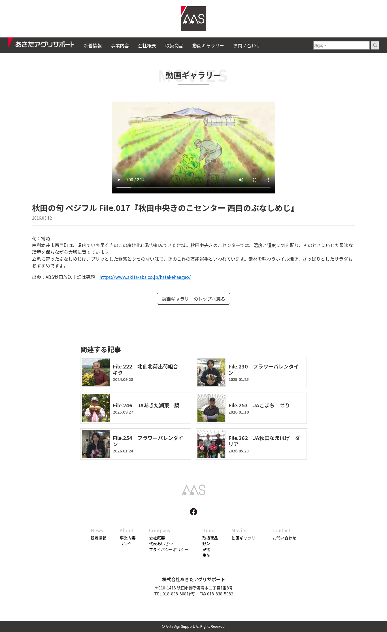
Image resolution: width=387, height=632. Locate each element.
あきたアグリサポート (46, 44)
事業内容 (120, 45)
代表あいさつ (161, 543)
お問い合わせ (246, 45)
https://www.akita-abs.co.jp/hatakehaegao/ (145, 276)
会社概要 (147, 45)
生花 (206, 555)
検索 (375, 45)
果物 (206, 549)
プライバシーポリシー (169, 549)
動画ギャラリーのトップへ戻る (193, 298)
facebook (193, 511)
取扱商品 (174, 45)
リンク (126, 543)
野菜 (206, 543)
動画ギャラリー (208, 45)
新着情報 (93, 45)
